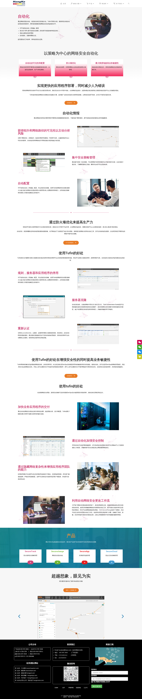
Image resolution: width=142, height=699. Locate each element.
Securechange (57, 551)
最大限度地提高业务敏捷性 (107, 63)
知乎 (63, 687)
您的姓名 (94, 669)
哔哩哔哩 (71, 687)
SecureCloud (111, 551)
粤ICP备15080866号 (73, 697)
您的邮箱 (94, 675)
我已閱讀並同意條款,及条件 (101, 682)
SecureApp (84, 551)
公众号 (86, 687)
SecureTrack (30, 551)
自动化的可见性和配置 (35, 63)
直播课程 (78, 687)
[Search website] (128, 3)
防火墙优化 (71, 63)
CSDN (56, 687)
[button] (71, 103)
